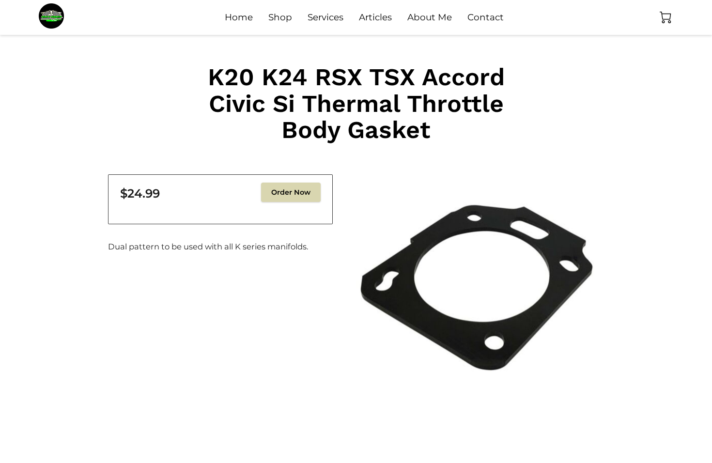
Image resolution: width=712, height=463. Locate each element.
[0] (665, 17)
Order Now (290, 192)
